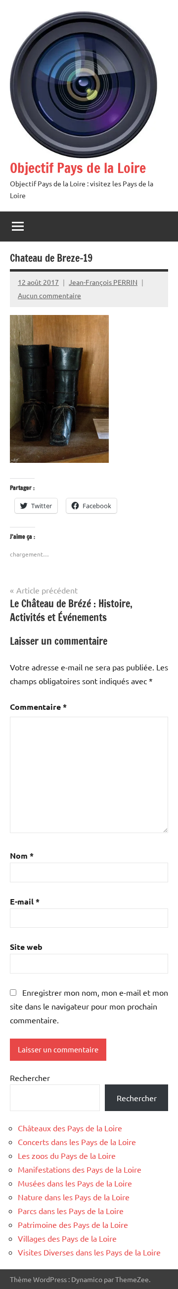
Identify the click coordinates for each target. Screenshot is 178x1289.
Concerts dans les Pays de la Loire (77, 1142)
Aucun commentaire (49, 295)
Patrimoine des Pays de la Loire (73, 1224)
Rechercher (30, 1077)
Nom (22, 855)
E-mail (25, 901)
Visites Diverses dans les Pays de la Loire (89, 1252)
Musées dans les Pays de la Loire (75, 1183)
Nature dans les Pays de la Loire (74, 1197)
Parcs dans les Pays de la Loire (71, 1211)
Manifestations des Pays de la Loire (79, 1169)
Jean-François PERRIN (103, 282)
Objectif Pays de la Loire (78, 167)
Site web (26, 946)
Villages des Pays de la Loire (67, 1238)
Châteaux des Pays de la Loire (70, 1128)
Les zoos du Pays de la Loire (67, 1155)
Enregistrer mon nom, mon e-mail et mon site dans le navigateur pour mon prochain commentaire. (89, 1006)
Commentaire (38, 706)
